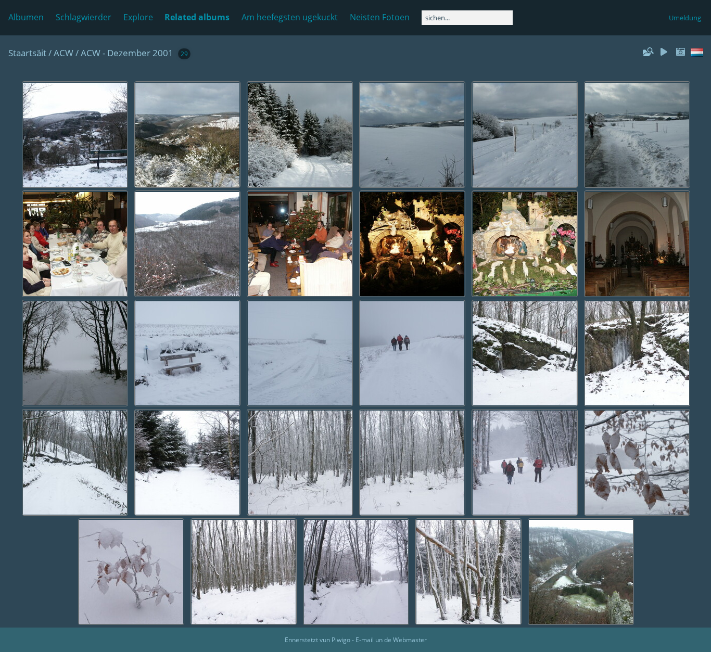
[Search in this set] (647, 52)
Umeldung (685, 17)
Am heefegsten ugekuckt (290, 17)
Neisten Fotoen (380, 17)
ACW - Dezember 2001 (127, 53)
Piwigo (341, 639)
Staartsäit (27, 53)
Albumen (26, 17)
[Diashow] (663, 52)
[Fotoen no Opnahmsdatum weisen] (680, 52)
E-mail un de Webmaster (391, 639)
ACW (63, 53)
